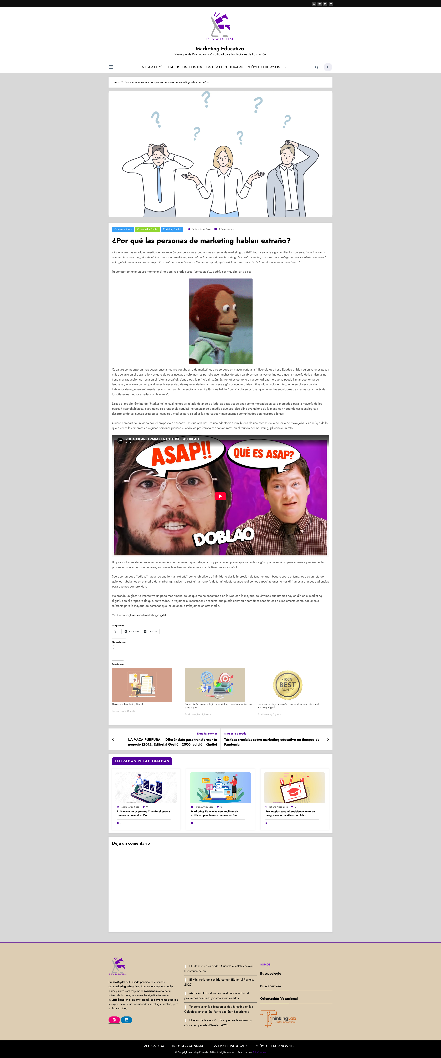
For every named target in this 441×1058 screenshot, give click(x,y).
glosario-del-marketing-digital (147, 615)
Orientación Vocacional (279, 998)
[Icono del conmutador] (111, 67)
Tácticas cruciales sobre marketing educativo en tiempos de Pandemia (271, 742)
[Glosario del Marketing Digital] (146, 685)
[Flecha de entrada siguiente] (328, 739)
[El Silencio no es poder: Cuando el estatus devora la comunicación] (146, 787)
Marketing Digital (172, 229)
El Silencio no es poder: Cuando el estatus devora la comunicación (143, 813)
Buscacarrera (270, 986)
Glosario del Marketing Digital (127, 704)
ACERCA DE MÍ (152, 67)
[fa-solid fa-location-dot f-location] (331, 4)
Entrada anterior (207, 733)
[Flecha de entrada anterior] (113, 739)
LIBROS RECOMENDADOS (184, 67)
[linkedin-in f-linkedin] (325, 4)
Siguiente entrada (235, 733)
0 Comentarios (226, 229)
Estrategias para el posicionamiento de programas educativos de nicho (290, 813)
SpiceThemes (259, 1052)
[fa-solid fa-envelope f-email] (319, 4)
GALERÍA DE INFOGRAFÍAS (224, 67)
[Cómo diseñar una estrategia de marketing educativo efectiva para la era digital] (219, 685)
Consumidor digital (147, 229)
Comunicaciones (123, 229)
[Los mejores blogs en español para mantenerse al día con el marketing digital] (292, 685)
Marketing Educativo (220, 48)
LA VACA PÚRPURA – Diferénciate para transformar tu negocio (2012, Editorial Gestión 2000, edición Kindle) (172, 742)
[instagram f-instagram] (314, 4)
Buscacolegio (270, 973)
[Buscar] (316, 67)
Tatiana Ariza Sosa (201, 229)
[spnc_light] (328, 67)
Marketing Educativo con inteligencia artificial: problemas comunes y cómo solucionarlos (214, 813)
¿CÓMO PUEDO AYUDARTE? (267, 67)
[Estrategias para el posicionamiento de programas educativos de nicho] (294, 787)
